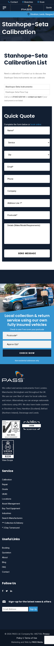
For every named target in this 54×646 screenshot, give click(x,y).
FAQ (4, 567)
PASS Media (37, 642)
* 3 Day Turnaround (11, 528)
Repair (5, 484)
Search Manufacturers (12, 518)
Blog (4, 562)
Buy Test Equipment (11, 508)
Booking (5, 548)
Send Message (27, 253)
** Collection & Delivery (12, 523)
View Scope (7, 460)
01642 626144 (18, 97)
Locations (6, 499)
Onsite (5, 489)
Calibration (7, 479)
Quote (49, 7)
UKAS (4, 494)
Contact (5, 572)
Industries (6, 513)
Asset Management (11, 503)
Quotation (6, 552)
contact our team (35, 97)
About (5, 557)
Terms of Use (31, 638)
